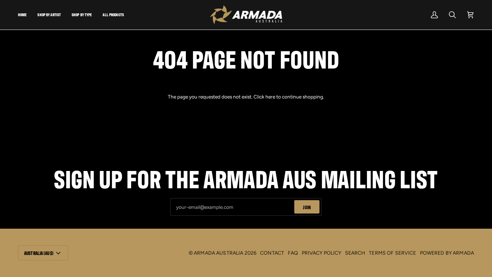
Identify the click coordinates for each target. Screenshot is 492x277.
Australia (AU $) (38, 253)
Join (307, 207)
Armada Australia (218, 253)
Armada (463, 253)
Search (355, 253)
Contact (272, 253)
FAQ (293, 253)
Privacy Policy (321, 253)
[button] (49, 15)
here (270, 97)
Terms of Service (392, 253)
